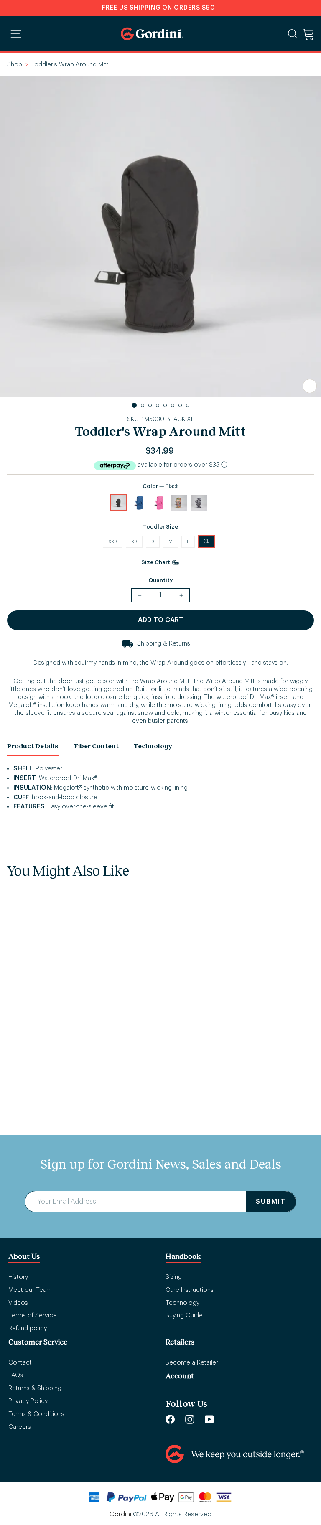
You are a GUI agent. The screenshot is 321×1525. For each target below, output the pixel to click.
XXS (112, 541)
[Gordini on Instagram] (189, 1419)
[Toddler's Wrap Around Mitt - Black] (21, 1040)
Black (118, 502)
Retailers (180, 1341)
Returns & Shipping (34, 1388)
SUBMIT (271, 1201)
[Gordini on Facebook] (170, 1419)
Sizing (174, 1277)
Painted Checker (199, 502)
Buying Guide (184, 1315)
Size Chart (156, 562)
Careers (19, 1427)
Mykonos (138, 502)
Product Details (33, 746)
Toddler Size (160, 527)
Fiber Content (96, 746)
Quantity (160, 580)
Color (161, 486)
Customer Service (37, 1341)
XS (134, 541)
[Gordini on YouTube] (209, 1419)
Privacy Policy (28, 1401)
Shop (14, 64)
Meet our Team (30, 1290)
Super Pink (158, 502)
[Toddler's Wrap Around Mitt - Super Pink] (61, 1040)
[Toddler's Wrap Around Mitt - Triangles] (81, 1040)
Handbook (183, 1256)
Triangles (179, 502)
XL (206, 541)
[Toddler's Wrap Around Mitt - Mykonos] (41, 1040)
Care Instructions (190, 1290)
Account (180, 1375)
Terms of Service (32, 1315)
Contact (20, 1363)
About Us (24, 1256)
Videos (18, 1303)
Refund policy (27, 1328)
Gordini (120, 1514)
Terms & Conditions (36, 1414)
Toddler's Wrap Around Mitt (64, 1068)
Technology (153, 746)
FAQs (15, 1375)
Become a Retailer (192, 1363)
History (18, 1277)
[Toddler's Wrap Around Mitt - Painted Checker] (101, 1040)
